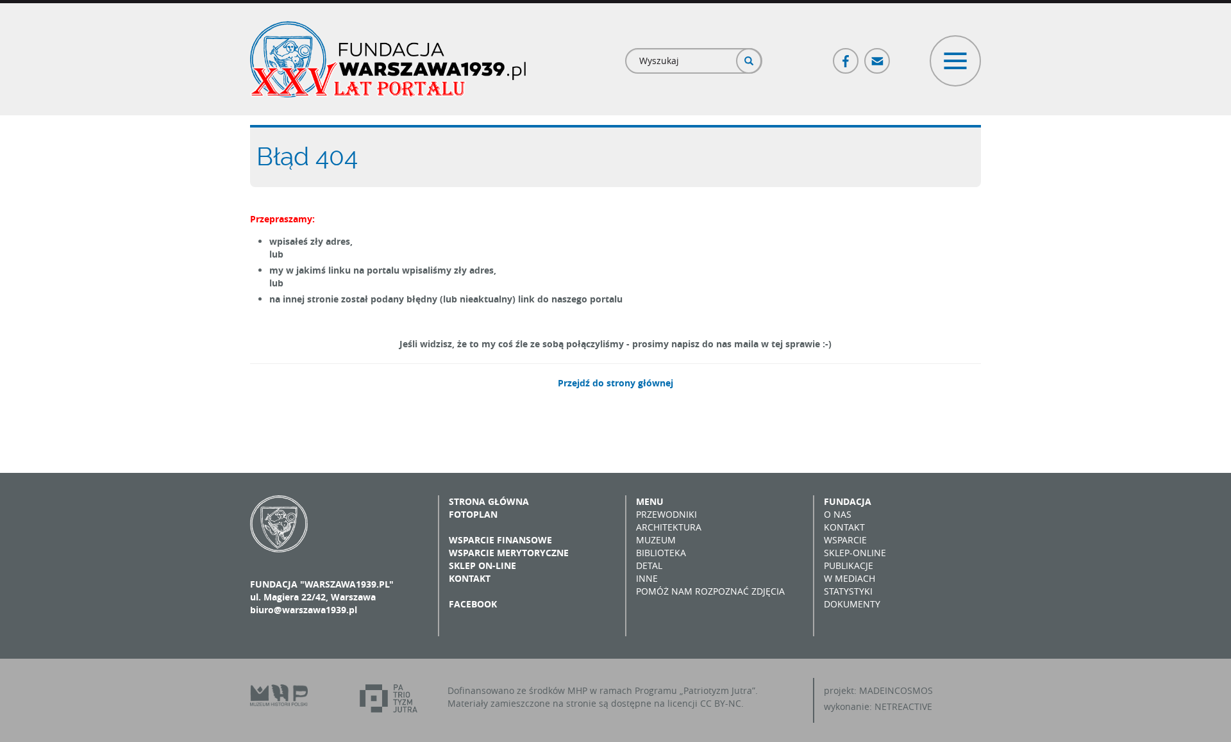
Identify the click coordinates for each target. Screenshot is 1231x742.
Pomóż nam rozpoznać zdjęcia (710, 591)
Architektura (668, 527)
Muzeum (656, 540)
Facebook (846, 55)
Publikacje (848, 565)
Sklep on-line (482, 565)
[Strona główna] (388, 59)
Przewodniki (666, 514)
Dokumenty (852, 604)
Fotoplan (473, 514)
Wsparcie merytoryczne (509, 553)
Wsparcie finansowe (500, 540)
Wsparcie (845, 540)
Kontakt (469, 578)
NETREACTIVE (903, 706)
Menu (650, 501)
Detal (649, 565)
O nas (837, 514)
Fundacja (847, 501)
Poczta (878, 55)
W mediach (849, 578)
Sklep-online (855, 553)
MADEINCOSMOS (896, 690)
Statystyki (848, 591)
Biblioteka (661, 553)
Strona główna (489, 501)
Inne (647, 578)
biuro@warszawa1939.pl (303, 610)
